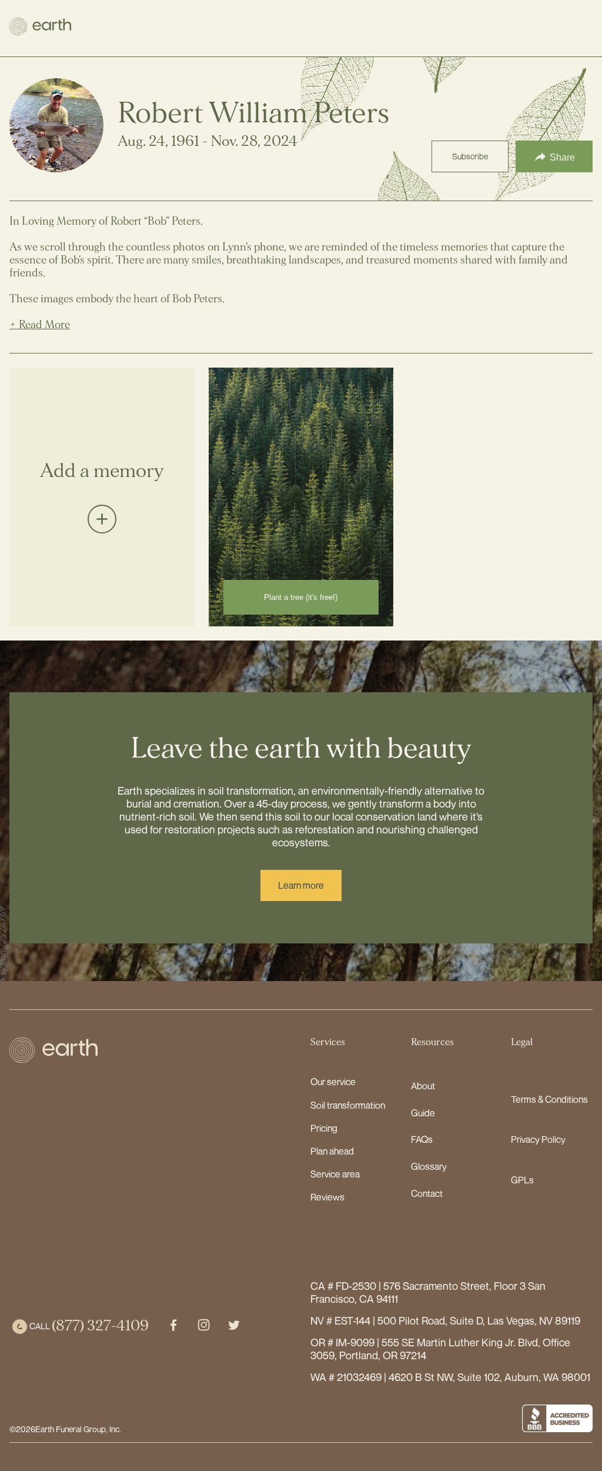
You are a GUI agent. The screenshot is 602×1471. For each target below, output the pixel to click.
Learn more (301, 885)
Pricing (323, 1128)
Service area (335, 1174)
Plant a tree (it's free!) (300, 597)
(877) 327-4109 (100, 1326)
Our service (333, 1082)
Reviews (327, 1197)
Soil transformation (347, 1105)
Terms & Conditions (549, 1099)
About (423, 1086)
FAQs (422, 1139)
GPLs (522, 1180)
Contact (427, 1193)
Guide (423, 1113)
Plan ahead (332, 1151)
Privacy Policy (538, 1139)
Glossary (429, 1166)
